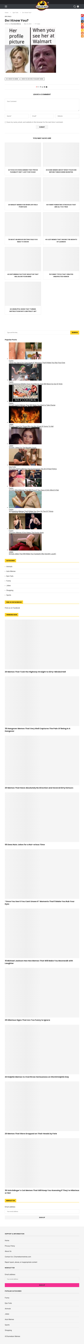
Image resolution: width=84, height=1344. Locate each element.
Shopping (9, 590)
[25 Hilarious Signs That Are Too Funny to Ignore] (42, 992)
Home (6, 12)
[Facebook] (82, 18)
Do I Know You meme (12, 79)
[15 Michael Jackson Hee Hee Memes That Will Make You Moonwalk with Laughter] (42, 933)
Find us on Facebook (12, 608)
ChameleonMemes (16, 24)
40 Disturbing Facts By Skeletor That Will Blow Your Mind (23, 275)
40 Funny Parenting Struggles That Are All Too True (61, 206)
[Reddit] (82, 24)
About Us (8, 1251)
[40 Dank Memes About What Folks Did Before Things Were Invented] (61, 155)
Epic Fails (15, 12)
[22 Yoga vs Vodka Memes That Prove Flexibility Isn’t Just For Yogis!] (23, 155)
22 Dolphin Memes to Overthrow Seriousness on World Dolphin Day (37, 1077)
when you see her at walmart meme (32, 79)
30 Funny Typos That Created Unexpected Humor (61, 275)
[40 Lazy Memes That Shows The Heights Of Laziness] (61, 224)
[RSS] (82, 33)
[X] (82, 21)
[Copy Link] (82, 30)
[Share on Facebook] (40, 87)
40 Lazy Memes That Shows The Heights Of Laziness (61, 240)
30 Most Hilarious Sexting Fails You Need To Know (23, 240)
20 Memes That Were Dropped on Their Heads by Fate (31, 1133)
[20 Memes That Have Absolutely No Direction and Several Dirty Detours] (42, 760)
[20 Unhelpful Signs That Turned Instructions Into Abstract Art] (23, 294)
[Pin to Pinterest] (44, 87)
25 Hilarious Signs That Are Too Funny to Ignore (27, 1020)
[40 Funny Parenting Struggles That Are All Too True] (61, 190)
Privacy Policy (10, 1246)
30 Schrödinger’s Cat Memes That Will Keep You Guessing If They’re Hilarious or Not (42, 1191)
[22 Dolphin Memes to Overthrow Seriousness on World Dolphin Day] (42, 1049)
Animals (9, 567)
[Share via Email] (46, 87)
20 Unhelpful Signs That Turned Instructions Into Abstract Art (22, 310)
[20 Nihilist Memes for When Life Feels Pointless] (23, 190)
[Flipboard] (82, 15)
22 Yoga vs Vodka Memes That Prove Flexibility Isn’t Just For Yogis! (23, 171)
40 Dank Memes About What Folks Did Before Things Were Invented (61, 171)
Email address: (10, 1207)
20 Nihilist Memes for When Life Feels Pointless (23, 206)
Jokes (8, 586)
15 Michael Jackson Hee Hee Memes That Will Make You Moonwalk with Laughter (39, 962)
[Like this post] (38, 87)
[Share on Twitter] (42, 87)
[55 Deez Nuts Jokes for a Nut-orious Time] (42, 817)
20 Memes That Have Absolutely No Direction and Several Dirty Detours (39, 788)
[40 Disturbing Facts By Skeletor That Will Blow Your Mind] (23, 259)
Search (75, 332)
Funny (8, 581)
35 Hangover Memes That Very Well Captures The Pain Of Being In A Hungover (37, 729)
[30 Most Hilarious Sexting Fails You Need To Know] (23, 224)
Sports (8, 595)
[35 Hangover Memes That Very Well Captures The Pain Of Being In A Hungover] (42, 701)
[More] (82, 36)
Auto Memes (10, 571)
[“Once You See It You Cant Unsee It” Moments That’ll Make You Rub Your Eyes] (42, 874)
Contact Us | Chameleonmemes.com (18, 1257)
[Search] (75, 6)
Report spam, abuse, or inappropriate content (21, 1262)
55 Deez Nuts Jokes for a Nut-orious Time (25, 844)
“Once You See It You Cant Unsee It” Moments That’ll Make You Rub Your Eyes (39, 902)
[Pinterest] (82, 27)
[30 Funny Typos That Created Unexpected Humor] (61, 259)
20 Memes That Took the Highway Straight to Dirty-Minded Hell (35, 671)
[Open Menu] (6, 6)
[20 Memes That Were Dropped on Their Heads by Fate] (42, 1106)
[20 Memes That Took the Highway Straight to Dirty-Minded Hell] (42, 644)
